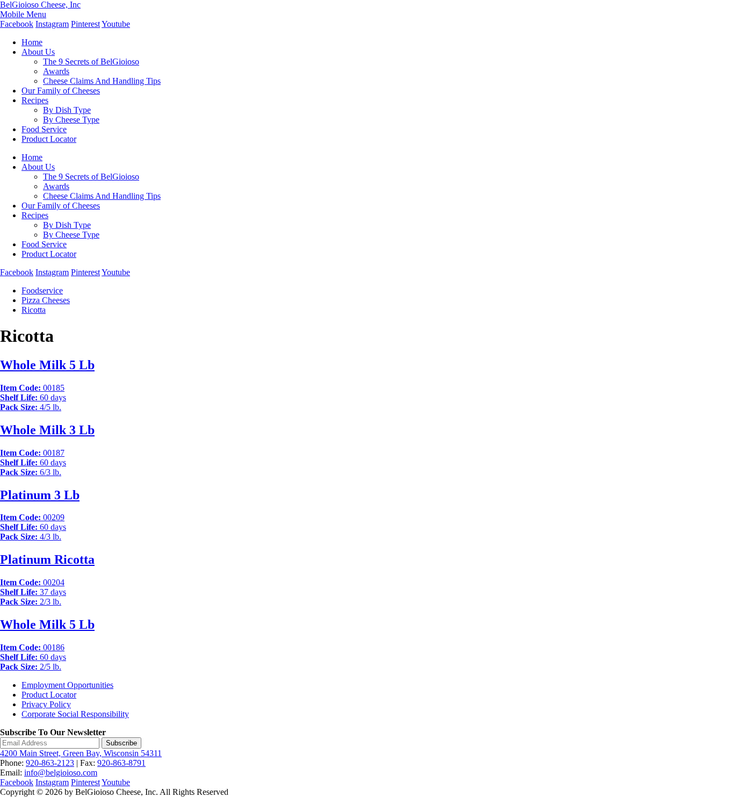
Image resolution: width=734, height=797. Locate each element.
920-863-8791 (121, 762)
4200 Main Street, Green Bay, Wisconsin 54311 (81, 753)
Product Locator (48, 138)
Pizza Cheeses (45, 300)
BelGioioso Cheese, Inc (40, 4)
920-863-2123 (50, 762)
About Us (38, 51)
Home (31, 42)
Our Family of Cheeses (60, 90)
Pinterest (85, 23)
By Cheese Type (71, 119)
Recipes (34, 100)
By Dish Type (67, 109)
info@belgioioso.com (60, 772)
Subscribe (121, 743)
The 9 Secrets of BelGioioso (91, 61)
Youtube (116, 23)
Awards (56, 71)
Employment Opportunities (67, 685)
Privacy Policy (46, 704)
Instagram (52, 23)
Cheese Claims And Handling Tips (102, 80)
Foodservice (42, 290)
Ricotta (33, 309)
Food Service (44, 129)
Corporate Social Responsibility (75, 714)
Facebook (16, 23)
